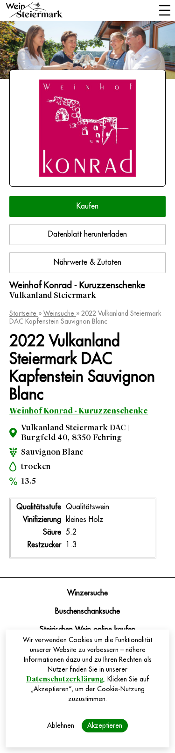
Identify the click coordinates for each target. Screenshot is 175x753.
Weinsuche (59, 313)
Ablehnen (60, 725)
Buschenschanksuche (87, 611)
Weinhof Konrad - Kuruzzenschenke (78, 411)
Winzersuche (87, 593)
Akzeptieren (104, 725)
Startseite (23, 313)
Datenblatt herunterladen (87, 234)
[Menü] (164, 11)
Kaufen (87, 206)
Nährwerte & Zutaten (87, 262)
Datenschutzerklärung (65, 679)
